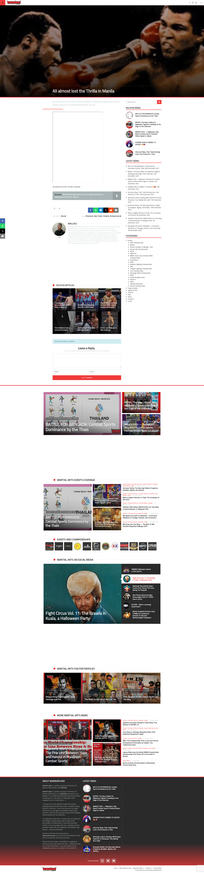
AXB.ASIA (64, 788)
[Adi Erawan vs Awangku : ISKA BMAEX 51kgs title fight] (140, 688)
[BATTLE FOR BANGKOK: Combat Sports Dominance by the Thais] (129, 115)
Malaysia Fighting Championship (141, 264)
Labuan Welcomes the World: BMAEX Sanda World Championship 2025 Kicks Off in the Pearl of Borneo (141, 754)
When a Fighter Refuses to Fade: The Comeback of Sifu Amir (141, 498)
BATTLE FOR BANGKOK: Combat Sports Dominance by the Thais (147, 114)
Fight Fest (133, 253)
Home (115, 868)
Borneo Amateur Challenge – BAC (141, 247)
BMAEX (132, 245)
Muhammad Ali (116, 216)
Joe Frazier (98, 216)
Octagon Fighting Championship (141, 269)
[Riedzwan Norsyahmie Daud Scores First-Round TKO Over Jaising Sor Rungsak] (82, 594)
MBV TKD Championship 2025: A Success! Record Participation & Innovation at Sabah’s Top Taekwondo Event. (140, 742)
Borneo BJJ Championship (139, 249)
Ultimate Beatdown (136, 284)
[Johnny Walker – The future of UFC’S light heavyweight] (102, 688)
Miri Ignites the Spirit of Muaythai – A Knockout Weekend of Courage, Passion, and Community (144, 227)
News (130, 297)
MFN (131, 267)
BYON (132, 251)
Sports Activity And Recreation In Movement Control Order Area (139, 764)
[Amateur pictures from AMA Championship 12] (64, 322)
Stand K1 (133, 279)
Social (64, 216)
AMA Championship (136, 243)
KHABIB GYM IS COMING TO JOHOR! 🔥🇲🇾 (145, 143)
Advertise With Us (138, 868)
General (130, 292)
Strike (132, 282)
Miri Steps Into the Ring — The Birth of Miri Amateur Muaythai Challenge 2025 (138, 525)
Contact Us (148, 868)
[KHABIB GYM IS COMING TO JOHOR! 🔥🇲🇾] (129, 144)
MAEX (132, 262)
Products (131, 299)
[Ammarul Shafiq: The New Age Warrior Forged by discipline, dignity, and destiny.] (87, 849)
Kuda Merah (134, 260)
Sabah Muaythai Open (137, 277)
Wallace (72, 223)
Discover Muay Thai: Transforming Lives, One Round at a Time (147, 153)
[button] (55, 311)
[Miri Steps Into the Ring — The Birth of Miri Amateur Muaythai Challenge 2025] (107, 754)
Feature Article (132, 288)
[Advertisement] (87, 264)
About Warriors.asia (125, 868)
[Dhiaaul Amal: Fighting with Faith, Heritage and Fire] (107, 730)
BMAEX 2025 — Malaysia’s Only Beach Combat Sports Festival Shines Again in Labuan (147, 134)
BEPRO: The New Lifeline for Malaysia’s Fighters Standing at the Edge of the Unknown (148, 124)
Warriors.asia (46, 786)
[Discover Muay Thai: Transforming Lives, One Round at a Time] (129, 153)
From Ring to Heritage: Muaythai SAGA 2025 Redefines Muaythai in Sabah (139, 733)
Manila (106, 216)
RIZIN (132, 275)
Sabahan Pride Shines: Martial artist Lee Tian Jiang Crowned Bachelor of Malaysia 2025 (145, 219)
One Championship (136, 271)
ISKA (129, 295)
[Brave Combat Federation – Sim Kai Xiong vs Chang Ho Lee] (109, 322)
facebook (90, 216)
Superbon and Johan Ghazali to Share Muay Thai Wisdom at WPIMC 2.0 (140, 723)
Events (130, 241)
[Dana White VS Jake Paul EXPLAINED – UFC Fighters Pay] (86, 322)
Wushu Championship (137, 286)
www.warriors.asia (48, 835)
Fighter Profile (132, 290)
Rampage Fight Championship (140, 273)
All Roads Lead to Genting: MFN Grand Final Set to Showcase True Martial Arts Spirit (145, 199)
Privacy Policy (158, 868)
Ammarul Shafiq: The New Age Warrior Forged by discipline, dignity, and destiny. (144, 206)
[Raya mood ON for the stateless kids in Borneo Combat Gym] (64, 299)
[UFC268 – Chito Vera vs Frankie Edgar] (86, 299)
